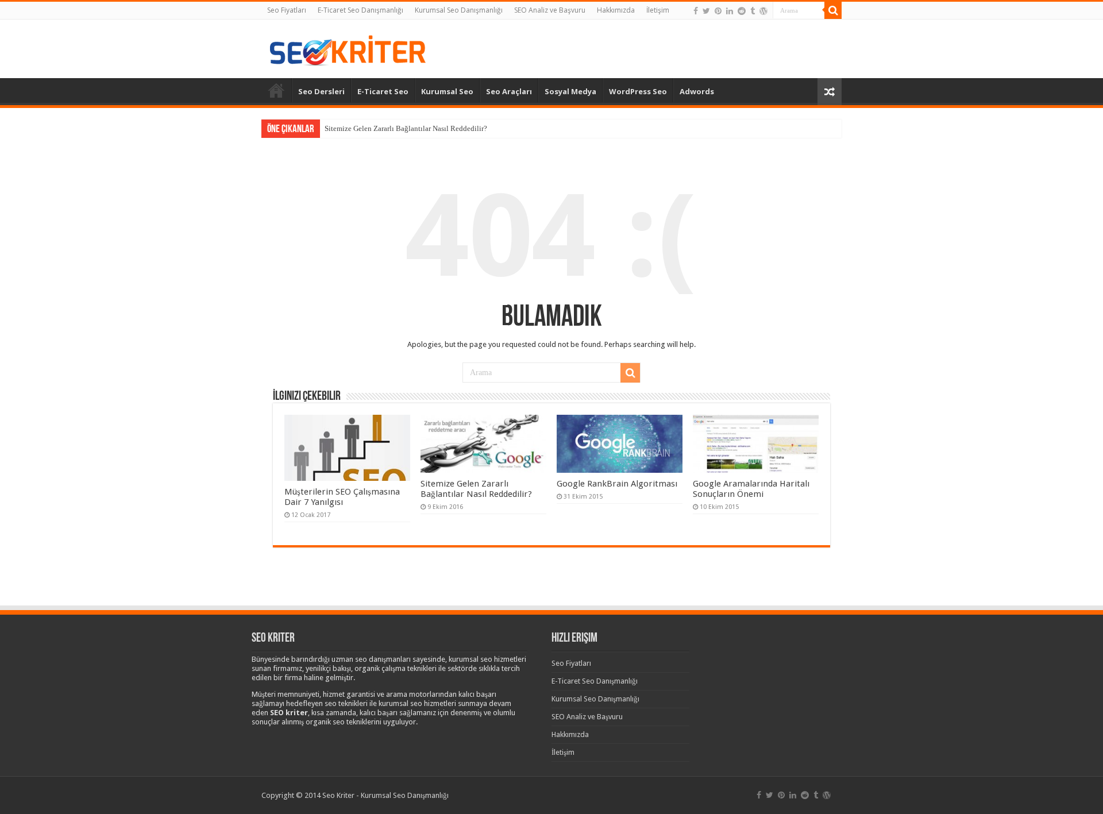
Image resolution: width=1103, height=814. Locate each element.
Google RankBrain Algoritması (617, 484)
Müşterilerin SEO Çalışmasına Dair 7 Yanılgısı (342, 497)
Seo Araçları (509, 91)
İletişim (657, 10)
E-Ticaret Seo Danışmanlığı (360, 10)
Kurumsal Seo (447, 91)
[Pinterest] (718, 11)
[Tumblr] (752, 11)
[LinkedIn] (729, 11)
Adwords (697, 91)
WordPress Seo (638, 91)
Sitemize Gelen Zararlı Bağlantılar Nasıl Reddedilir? (406, 128)
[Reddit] (741, 11)
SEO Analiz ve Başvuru (549, 10)
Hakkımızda (616, 10)
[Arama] (833, 10)
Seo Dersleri (321, 91)
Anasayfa (276, 90)
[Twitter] (706, 11)
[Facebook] (695, 11)
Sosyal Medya (570, 91)
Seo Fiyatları (286, 10)
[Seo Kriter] (348, 47)
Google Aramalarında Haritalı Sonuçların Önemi (751, 489)
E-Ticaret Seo (382, 91)
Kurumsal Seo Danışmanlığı (459, 10)
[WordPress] (763, 11)
